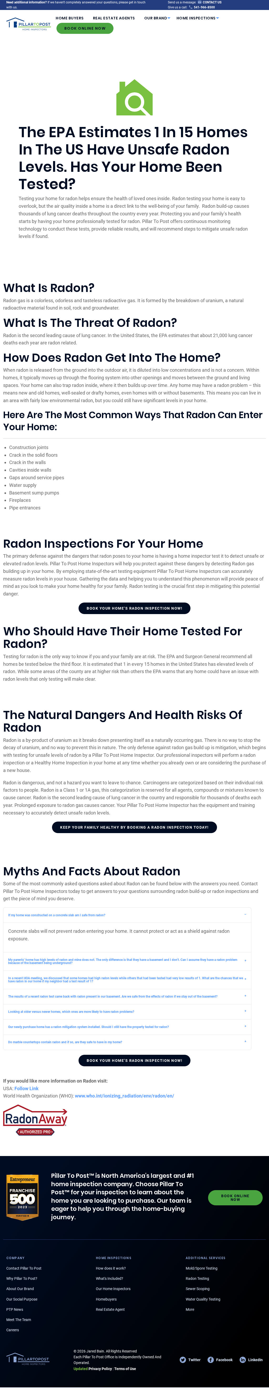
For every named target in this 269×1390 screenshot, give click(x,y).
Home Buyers (70, 18)
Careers (12, 1330)
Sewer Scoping (198, 1289)
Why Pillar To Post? (21, 1278)
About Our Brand (20, 1289)
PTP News (14, 1309)
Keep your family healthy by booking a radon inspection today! (134, 827)
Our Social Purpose (21, 1299)
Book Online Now (85, 28)
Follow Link (26, 1088)
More (190, 1309)
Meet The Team (18, 1320)
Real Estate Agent (110, 1309)
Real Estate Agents (114, 18)
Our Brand (155, 18)
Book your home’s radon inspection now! (134, 608)
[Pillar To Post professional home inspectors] (28, 23)
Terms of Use (125, 1369)
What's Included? (109, 1278)
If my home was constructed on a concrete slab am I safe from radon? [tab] (56, 915)
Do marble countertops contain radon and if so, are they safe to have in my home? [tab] (65, 1042)
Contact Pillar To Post (24, 1268)
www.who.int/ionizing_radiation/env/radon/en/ (124, 1096)
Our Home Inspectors (113, 1289)
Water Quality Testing (203, 1299)
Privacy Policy (93, 1369)
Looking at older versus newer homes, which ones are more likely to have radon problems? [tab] (71, 1012)
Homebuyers (106, 1299)
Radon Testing (197, 1278)
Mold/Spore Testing (202, 1268)
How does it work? (111, 1268)
